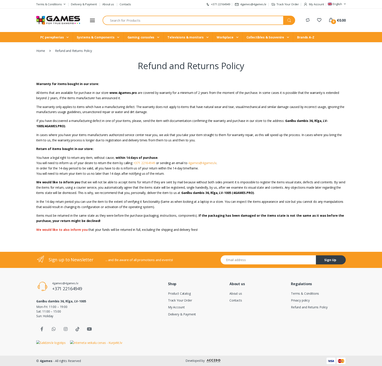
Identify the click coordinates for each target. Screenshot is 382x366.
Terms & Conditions (305, 293)
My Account (176, 307)
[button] (50, 4)
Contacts (125, 4)
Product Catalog (179, 293)
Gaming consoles (141, 37)
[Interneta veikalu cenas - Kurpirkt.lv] (96, 342)
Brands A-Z (305, 37)
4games (46, 361)
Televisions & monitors (185, 37)
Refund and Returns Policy (309, 307)
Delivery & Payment (84, 4)
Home (40, 51)
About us (108, 4)
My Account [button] (316, 4)
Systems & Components (96, 37)
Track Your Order (287, 4)
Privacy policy (300, 300)
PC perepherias (52, 37)
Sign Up (330, 260)
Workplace (225, 37)
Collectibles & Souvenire (265, 37)
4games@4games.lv (253, 4)
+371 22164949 (220, 4)
